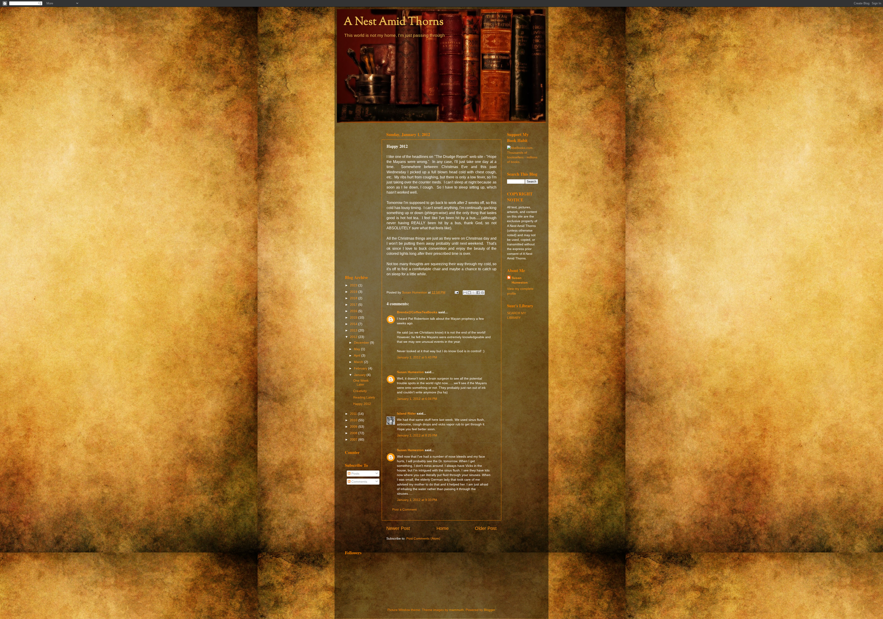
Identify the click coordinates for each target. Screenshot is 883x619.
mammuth (456, 610)
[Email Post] (456, 292)
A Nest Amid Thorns (394, 22)
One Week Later (361, 382)
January (360, 375)
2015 (354, 317)
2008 (354, 433)
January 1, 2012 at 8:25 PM (417, 435)
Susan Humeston (410, 372)
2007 (354, 439)
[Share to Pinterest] (482, 292)
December (362, 342)
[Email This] (465, 292)
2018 (354, 298)
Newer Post (398, 528)
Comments (358, 481)
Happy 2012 (362, 404)
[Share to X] (473, 292)
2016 (354, 311)
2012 (354, 337)
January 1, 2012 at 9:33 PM (417, 500)
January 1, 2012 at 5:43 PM (417, 357)
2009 (354, 426)
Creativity (360, 391)
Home (442, 528)
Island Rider (406, 413)
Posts (354, 473)
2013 (354, 330)
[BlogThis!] (469, 292)
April (357, 355)
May (357, 349)
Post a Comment (404, 509)
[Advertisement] (360, 198)
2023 (354, 285)
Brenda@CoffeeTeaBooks (417, 312)
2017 (354, 304)
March (359, 362)
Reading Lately (364, 397)
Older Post (486, 528)
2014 (354, 324)
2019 (354, 292)
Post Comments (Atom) (423, 538)
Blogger (489, 610)
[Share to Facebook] (478, 292)
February (361, 368)
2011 (354, 414)
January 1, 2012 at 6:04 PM (417, 399)
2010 (354, 420)
